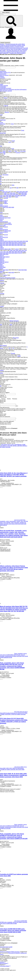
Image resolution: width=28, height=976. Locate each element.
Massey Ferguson (21, 52)
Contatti (10, 947)
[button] (14, 35)
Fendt (12, 52)
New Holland (3, 53)
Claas (1, 52)
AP (18, 50)
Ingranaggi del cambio (15, 44)
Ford (15, 52)
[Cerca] (11, 21)
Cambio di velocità (4, 45)
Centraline (17, 46)
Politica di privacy (15, 951)
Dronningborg (6, 52)
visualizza (3, 426)
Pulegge (19, 45)
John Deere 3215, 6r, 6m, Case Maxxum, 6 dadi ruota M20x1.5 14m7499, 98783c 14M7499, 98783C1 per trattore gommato (13, 474)
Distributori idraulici (9, 46)
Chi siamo (2, 947)
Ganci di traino (14, 49)
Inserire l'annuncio (5, 550)
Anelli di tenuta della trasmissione (13, 48)
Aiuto (6, 947)
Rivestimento (13, 45)
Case (20, 50)
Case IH (24, 50)
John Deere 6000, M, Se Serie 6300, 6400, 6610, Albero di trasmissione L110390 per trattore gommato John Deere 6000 (13, 775)
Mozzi (19, 49)
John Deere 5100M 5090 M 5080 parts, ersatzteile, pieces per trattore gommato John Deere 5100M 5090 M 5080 (13, 930)
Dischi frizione (6, 49)
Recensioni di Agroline (14, 953)
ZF (7, 53)
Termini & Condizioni (5, 951)
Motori (23, 44)
